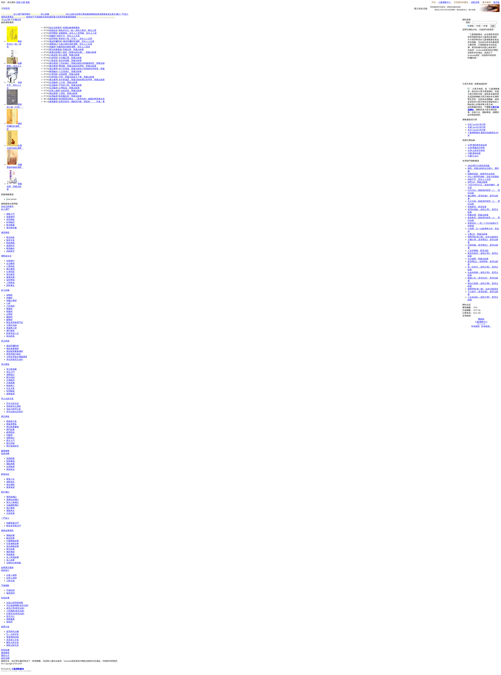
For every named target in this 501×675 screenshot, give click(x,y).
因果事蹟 (10, 461)
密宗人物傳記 (12, 502)
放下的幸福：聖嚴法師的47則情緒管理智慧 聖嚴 (82, 69)
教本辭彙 (10, 225)
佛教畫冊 (10, 619)
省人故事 (10, 560)
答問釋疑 (53, 33)
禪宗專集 (82, 14)
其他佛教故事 (12, 546)
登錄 (18, 2)
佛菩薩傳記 (11, 497)
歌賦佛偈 (10, 243)
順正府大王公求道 (14, 666)
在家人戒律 (11, 578)
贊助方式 (5, 655)
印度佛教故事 (12, 543)
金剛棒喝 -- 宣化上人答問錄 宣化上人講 (78, 33)
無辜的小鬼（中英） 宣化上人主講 (75, 38)
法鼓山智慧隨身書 (14, 603)
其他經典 (10, 336)
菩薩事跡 (10, 554)
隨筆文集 (10, 240)
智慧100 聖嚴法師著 (477, 182)
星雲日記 (10, 616)
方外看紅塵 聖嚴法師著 (70, 58)
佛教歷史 (10, 510)
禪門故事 (10, 429)
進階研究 (10, 245)
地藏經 (52, 36)
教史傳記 (116, 14)
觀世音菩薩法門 (13, 526)
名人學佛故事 (12, 557)
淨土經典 (5, 341)
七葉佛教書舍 (17, 669)
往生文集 (10, 388)
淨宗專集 (5, 364)
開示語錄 (10, 377)
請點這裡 (475, 2)
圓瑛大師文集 (12, 642)
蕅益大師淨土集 (13, 409)
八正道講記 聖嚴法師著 (70, 71)
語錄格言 (10, 251)
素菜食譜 (10, 487)
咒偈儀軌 (38, 17)
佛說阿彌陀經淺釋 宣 (14, 126)
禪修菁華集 (11, 424)
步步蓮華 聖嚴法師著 (478, 259)
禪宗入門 (10, 440)
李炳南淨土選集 (13, 406)
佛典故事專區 (7, 17)
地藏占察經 (11, 300)
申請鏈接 (475, 326)
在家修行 (10, 261)
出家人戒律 (54, 90)
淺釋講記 (53, 44)
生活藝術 (53, 82)
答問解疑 (10, 391)
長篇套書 (47, 17)
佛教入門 (10, 214)
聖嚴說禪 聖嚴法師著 (14, 186)
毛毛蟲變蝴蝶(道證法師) (17, 605)
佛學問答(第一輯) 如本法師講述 (483, 289)
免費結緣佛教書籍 (71, 27)
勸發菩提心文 (12, 333)
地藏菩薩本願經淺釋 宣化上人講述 (73, 47)
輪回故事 (10, 538)
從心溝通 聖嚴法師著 (69, 55)
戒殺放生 (10, 482)
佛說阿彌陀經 (55, 41)
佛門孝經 (10, 331)
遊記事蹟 (10, 508)
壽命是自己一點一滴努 (14, 44)
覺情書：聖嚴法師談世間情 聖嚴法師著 (77, 66)
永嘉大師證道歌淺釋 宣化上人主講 (75, 44)
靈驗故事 (10, 535)
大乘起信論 (11, 325)
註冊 (23, 2)
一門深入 (124, 14)
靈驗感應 (10, 464)
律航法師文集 (12, 645)
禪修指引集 (11, 421)
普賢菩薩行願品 (13, 354)
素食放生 (107, 14)
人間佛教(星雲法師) (15, 611)
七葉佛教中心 (444, 2)
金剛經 (9, 295)
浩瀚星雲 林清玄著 (477, 207)
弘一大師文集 (12, 634)
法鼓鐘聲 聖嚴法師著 (69, 74)
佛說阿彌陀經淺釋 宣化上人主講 (78, 41)
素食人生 (10, 479)
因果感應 (99, 14)
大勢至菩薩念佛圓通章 (16, 357)
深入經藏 (45, 14)
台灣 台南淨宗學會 (476, 150)
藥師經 (9, 317)
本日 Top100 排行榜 (476, 130)
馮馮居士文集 (12, 640)
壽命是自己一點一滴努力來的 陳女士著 (77, 30)
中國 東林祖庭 (474, 153)
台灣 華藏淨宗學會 (476, 148)
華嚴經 (9, 309)
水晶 (3, 666)
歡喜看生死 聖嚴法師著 (70, 96)
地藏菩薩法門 (12, 523)
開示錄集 (10, 237)
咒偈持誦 (10, 590)
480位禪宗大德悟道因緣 (479, 166)
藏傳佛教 (91, 14)
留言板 (496, 2)
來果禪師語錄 (12, 637)
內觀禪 (9, 435)
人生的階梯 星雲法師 (478, 250)
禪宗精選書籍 (55, 49)
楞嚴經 (9, 311)
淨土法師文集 (72, 14)
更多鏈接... (486, 326)
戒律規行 (30, 17)
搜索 (28, 2)
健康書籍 (72, 17)
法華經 (9, 314)
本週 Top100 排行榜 (476, 127)
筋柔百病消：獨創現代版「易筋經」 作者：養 (82, 101)
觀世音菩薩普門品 (14, 322)
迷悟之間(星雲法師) (15, 608)
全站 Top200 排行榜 (476, 124)
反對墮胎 (53, 38)
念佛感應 (10, 383)
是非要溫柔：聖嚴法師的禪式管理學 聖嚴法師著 (82, 80)
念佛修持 (10, 380)
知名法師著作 (55, 27)
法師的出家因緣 (13, 563)
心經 (8, 303)
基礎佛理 (10, 217)
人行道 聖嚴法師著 (68, 82)
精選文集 (55, 17)
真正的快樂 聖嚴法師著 (70, 60)
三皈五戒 (10, 581)
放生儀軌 (10, 484)
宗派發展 (10, 513)
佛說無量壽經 (12, 348)
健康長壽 (10, 277)
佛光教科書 (11, 228)
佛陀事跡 (10, 552)
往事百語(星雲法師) (15, 614)
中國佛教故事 (12, 541)
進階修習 (10, 394)
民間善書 (63, 17)
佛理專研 (26, 14)
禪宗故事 (10, 549)
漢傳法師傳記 (55, 52)
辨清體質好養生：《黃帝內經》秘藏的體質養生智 (82, 99)
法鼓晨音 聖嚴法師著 (71, 90)
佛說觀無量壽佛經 (14, 351)
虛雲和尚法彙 (12, 631)
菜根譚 (9, 622)
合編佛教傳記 (12, 505)
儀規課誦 (10, 593)
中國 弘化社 (473, 156)
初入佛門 (18, 14)
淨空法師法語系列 (14, 412)
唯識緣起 (53, 71)
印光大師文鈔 (12, 403)
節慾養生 (10, 285)
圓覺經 (9, 320)
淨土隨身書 (11, 369)
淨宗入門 (10, 372)
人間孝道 (10, 283)
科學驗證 (10, 222)
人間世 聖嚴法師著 (68, 93)
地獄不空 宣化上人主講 (68, 36)
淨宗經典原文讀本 (14, 359)
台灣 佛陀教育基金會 (477, 145)
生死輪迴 (53, 96)
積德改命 (53, 30)
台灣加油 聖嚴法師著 (69, 88)
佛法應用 (53, 63)
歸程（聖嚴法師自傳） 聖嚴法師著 (79, 52)
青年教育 (10, 274)
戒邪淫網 (5, 658)
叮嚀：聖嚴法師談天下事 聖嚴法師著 (76, 77)
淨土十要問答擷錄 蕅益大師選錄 (483, 176)
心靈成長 (53, 55)
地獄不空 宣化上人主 (14, 85)
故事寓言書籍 (7, 567)
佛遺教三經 (11, 328)
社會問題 (53, 58)
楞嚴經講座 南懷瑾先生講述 (481, 174)
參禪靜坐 (10, 432)
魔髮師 (481, 319)
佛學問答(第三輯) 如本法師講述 (483, 237)
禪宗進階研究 (12, 446)
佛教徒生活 (6, 256)
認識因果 (10, 458)
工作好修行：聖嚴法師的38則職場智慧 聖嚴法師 (82, 63)
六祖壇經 (10, 306)
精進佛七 (10, 385)
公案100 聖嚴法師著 (477, 234)
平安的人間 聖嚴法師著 (70, 85)
